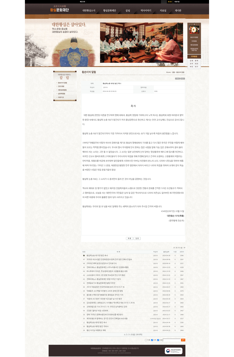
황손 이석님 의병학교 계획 (96, 330)
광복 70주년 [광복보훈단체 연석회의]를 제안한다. (105, 315)
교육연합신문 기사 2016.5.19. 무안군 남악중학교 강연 (107, 307)
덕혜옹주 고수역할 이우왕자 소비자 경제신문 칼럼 (105, 291)
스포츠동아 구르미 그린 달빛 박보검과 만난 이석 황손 (106, 275)
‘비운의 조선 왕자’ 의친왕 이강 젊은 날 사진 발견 (104, 299)
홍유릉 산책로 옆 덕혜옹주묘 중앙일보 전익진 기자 (105, 295)
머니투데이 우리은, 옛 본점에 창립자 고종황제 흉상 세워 (107, 271)
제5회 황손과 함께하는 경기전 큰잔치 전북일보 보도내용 (107, 319)
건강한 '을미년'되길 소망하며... (98, 311)
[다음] (133, 335)
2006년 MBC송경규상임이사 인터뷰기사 (102, 263)
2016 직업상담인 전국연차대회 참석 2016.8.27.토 (106, 287)
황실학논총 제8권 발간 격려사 (97, 326)
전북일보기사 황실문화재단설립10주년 (101, 283)
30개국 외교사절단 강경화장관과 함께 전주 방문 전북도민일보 (109, 260)
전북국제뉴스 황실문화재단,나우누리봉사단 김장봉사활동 (108, 267)
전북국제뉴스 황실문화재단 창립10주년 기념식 (104, 279)
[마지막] (139, 335)
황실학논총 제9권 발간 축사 (97, 323)
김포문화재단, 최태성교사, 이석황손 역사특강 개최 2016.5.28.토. (111, 303)
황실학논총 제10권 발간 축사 (97, 256)
